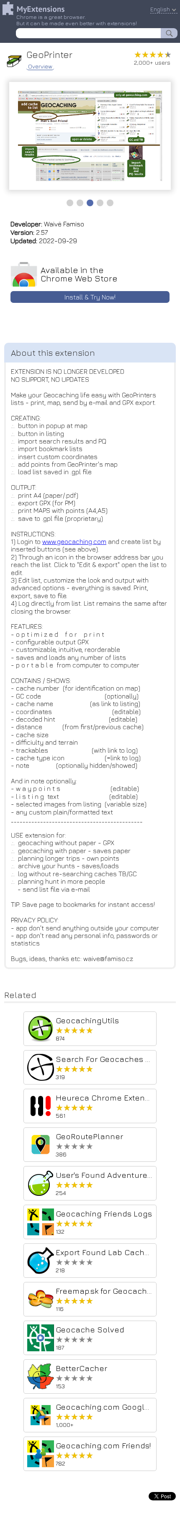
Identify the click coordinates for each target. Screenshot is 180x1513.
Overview (40, 66)
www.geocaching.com (74, 541)
